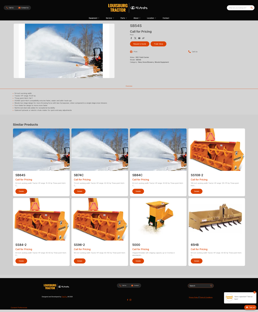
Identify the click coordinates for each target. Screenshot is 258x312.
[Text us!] (250, 307)
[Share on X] (135, 38)
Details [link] (21, 191)
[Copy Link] (143, 38)
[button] (10, 7)
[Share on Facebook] (131, 38)
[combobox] (240, 7)
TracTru (64, 297)
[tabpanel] (71, 51)
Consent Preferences (19, 308)
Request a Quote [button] (139, 44)
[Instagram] (130, 300)
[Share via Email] (139, 38)
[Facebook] (128, 300)
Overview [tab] (129, 86)
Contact (166, 18)
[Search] (211, 286)
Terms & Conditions (206, 297)
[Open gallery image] (64, 51)
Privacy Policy (193, 297)
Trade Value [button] (158, 44)
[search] (252, 7)
